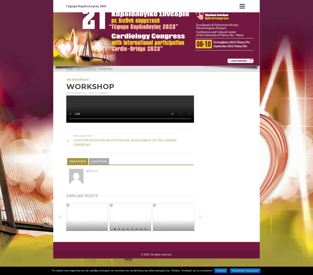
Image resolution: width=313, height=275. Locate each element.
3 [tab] (123, 229)
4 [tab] (128, 229)
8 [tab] (145, 229)
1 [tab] (115, 229)
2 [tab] (119, 229)
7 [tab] (141, 229)
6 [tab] (136, 229)
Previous (60, 217)
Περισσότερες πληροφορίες (245, 271)
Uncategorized (77, 79)
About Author (77, 161)
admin (103, 93)
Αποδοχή (220, 271)
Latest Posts (99, 161)
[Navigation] (242, 6)
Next (200, 217)
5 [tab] (132, 229)
